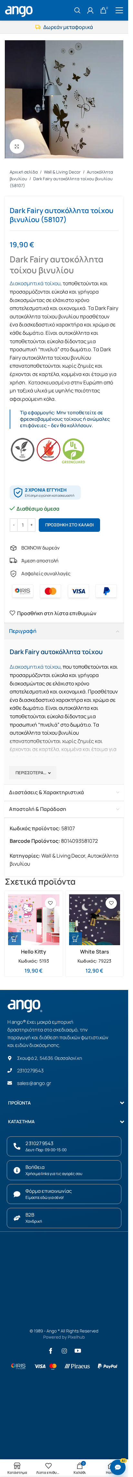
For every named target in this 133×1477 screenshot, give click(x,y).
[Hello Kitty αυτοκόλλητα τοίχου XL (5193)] (33, 919)
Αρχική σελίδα (24, 172)
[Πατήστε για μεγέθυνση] (17, 146)
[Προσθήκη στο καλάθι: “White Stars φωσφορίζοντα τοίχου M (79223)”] (75, 938)
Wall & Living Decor (63, 172)
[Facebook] (51, 1351)
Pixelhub (76, 1337)
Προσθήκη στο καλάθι (69, 525)
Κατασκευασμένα (49, 382)
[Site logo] (20, 9)
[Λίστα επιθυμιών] (50, 903)
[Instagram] (64, 1351)
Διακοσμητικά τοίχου (35, 283)
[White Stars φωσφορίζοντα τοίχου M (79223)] (94, 919)
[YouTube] (78, 1351)
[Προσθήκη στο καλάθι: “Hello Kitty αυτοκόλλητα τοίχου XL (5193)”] (14, 938)
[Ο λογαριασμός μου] (90, 10)
